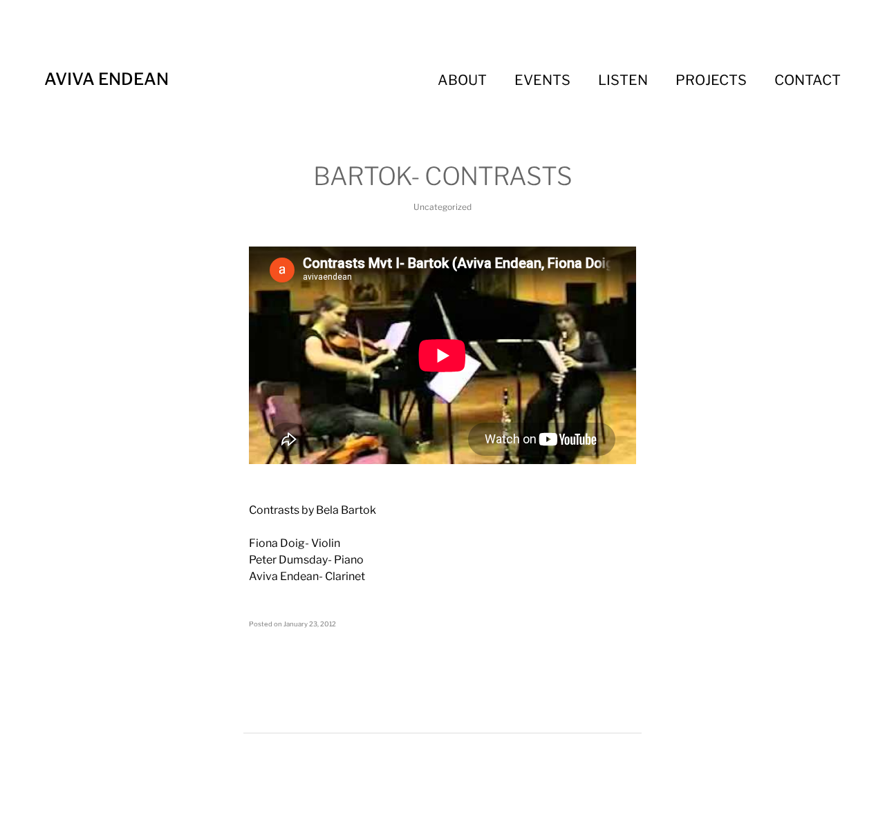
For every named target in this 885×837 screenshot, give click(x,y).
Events (542, 80)
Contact (807, 80)
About (462, 80)
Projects (711, 80)
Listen (623, 80)
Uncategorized (442, 207)
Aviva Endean (106, 79)
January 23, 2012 (309, 624)
